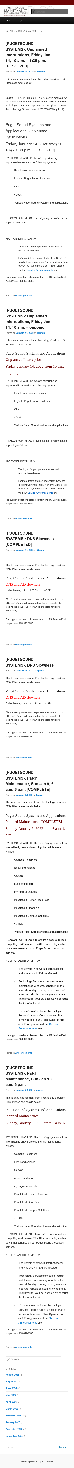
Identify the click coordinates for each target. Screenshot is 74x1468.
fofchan (41, 71)
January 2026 (13, 1422)
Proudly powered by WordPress (37, 1461)
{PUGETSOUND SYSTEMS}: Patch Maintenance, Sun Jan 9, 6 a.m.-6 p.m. (30, 1076)
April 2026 (11, 1401)
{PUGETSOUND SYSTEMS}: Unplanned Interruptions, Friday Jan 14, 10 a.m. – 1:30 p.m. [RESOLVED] (28, 55)
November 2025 (14, 1435)
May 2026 (11, 1395)
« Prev (11, 1447)
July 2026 (11, 1381)
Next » (63, 1447)
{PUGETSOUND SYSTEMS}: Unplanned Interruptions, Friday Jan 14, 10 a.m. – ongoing (28, 318)
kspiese (40, 1090)
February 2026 (13, 1415)
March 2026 (12, 1408)
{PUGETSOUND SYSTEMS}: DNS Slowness (30, 662)
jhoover (39, 794)
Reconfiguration (23, 295)
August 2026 (12, 1374)
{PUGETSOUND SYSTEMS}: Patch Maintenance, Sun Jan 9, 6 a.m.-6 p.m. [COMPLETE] (30, 781)
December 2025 (14, 1429)
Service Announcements (40, 270)
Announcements (23, 518)
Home (9, 20)
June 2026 (11, 1388)
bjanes (40, 550)
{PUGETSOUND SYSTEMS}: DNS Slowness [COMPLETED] (30, 538)
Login (20, 20)
